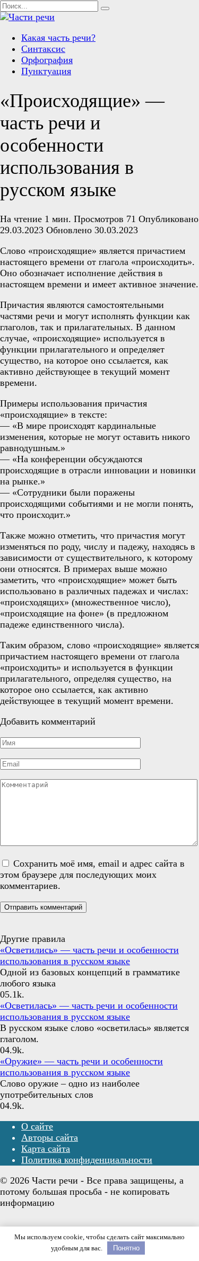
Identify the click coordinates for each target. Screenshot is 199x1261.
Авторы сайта (49, 1137)
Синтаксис (43, 48)
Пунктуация (46, 71)
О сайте (37, 1126)
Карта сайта (45, 1148)
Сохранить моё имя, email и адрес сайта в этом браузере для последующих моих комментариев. (92, 874)
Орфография (47, 60)
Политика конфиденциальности (86, 1159)
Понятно (126, 1248)
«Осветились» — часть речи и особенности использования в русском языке (89, 955)
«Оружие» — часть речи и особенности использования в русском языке (81, 1067)
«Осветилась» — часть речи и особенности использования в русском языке (89, 1011)
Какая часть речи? (58, 37)
